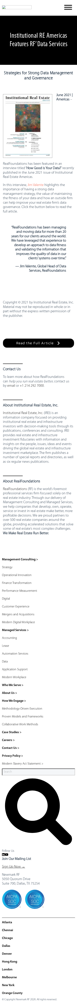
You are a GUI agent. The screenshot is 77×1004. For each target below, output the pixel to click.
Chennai (7, 930)
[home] (28, 7)
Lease (5, 646)
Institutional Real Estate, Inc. (23, 413)
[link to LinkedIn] (3, 855)
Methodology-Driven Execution (22, 708)
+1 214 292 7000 (32, 386)
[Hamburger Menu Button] (68, 7)
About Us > (9, 693)
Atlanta (7, 922)
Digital (6, 598)
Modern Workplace (14, 677)
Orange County (12, 993)
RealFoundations (15, 489)
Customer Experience (15, 606)
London (7, 969)
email (11, 386)
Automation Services (15, 653)
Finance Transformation (17, 583)
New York (8, 985)
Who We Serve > (12, 685)
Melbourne (9, 977)
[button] (38, 343)
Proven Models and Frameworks (22, 716)
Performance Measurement (19, 591)
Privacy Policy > (12, 756)
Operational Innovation (17, 575)
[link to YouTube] (6, 855)
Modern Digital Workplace (18, 622)
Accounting (9, 638)
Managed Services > (15, 630)
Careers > (8, 740)
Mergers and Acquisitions (18, 614)
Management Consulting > (20, 559)
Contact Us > (10, 748)
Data (5, 661)
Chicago (7, 938)
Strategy (7, 567)
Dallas (6, 946)
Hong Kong (9, 961)
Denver (7, 953)
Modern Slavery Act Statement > (22, 763)
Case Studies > (12, 732)
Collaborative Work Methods (20, 724)
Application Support (15, 669)
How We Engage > (14, 701)
